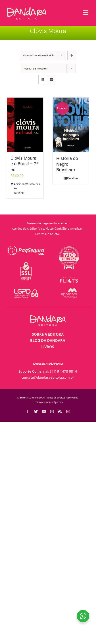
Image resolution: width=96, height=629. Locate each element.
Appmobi (58, 402)
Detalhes (34, 184)
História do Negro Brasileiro (67, 164)
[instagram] (52, 411)
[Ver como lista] (51, 79)
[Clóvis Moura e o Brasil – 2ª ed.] (25, 125)
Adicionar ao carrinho (19, 188)
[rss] (60, 411)
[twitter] (36, 411)
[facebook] (28, 411)
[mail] (68, 411)
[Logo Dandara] (26, 9)
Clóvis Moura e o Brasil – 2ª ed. (24, 164)
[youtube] (44, 411)
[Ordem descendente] (71, 55)
